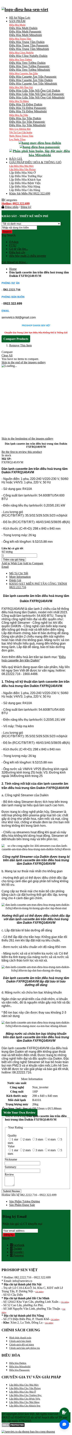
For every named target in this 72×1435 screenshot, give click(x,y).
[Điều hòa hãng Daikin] (40, 143)
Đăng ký (26, 207)
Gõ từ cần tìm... (18, 248)
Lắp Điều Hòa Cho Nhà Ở (22, 1391)
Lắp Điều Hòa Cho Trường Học (25, 1395)
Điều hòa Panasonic (19, 1369)
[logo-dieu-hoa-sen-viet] (25, 9)
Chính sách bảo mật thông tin (24, 1348)
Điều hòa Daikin (17, 1363)
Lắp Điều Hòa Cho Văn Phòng (25, 1388)
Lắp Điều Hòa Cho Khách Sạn (24, 1405)
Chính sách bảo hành (20, 1341)
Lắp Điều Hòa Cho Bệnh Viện (24, 1398)
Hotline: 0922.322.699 (16, 203)
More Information (20, 576)
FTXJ (12, 245)
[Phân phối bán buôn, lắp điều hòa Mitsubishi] (39, 155)
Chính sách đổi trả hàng (21, 1344)
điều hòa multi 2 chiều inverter (27, 255)
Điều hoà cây (17, 252)
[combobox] (19, 228)
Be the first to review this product (22, 451)
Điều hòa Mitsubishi (20, 1366)
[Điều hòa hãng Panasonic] (40, 147)
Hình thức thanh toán (20, 1337)
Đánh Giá (15, 580)
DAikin (13, 242)
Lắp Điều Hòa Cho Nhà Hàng (24, 1402)
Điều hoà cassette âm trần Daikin (34, 658)
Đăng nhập (11, 207)
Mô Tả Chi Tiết (18, 573)
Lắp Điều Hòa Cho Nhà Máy (24, 1384)
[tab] (39, 585)
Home (13, 268)
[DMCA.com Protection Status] (13, 1426)
